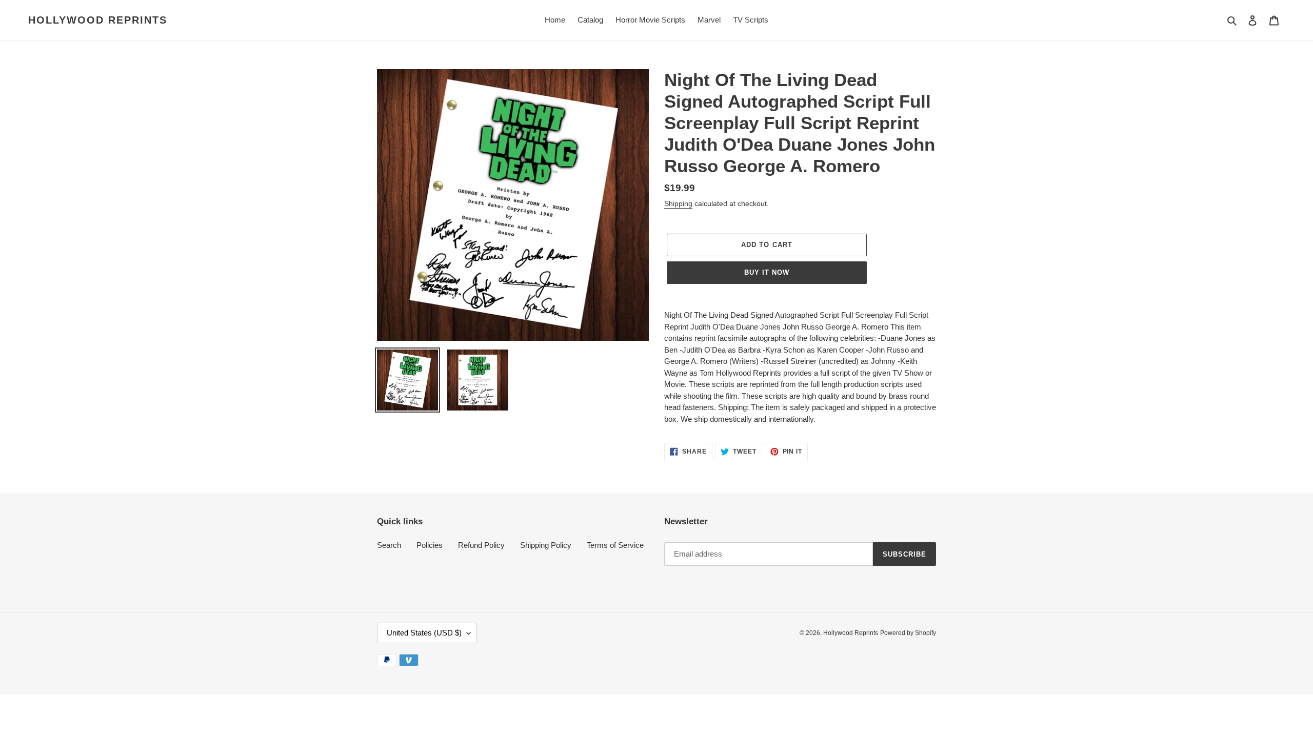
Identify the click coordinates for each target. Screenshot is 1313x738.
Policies (429, 545)
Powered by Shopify (908, 633)
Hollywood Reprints (97, 20)
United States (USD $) (424, 632)
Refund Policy (481, 545)
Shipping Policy (545, 545)
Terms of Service (615, 545)
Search (389, 545)
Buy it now (766, 272)
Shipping (678, 203)
